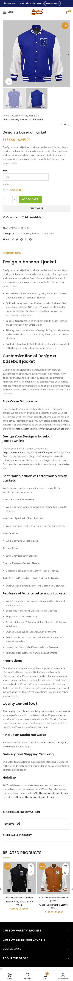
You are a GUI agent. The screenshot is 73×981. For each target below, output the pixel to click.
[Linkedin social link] (26, 239)
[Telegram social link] (30, 239)
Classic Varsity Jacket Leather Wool (23, 119)
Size (5, 170)
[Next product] (68, 125)
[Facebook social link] (13, 239)
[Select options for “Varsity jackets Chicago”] (31, 872)
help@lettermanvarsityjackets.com (49, 792)
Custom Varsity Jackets (24, 115)
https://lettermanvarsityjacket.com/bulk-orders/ (42, 428)
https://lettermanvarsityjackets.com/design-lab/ (29, 452)
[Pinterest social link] (21, 239)
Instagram (61, 742)
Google (11, 746)
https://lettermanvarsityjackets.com (35, 796)
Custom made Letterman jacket (54, 899)
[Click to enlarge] (8, 81)
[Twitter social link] (17, 239)
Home (6, 115)
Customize (36, 208)
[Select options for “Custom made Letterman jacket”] (65, 872)
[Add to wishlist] (31, 866)
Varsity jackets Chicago (19, 897)
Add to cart (30, 199)
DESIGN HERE (52, 3)
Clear (7, 184)
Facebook (49, 742)
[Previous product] (61, 125)
